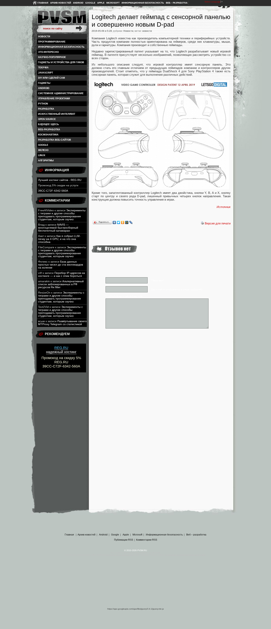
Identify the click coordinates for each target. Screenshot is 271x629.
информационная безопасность (61, 46)
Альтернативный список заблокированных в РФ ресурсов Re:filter (61, 284)
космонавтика (48, 134)
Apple (100, 3)
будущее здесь (48, 124)
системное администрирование (61, 93)
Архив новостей (60, 3)
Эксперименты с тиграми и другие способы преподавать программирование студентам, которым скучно (62, 215)
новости (147, 31)
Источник (224, 207)
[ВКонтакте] (114, 222)
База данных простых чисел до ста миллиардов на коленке (60, 264)
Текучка (43, 67)
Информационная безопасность (143, 3)
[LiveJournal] (131, 222)
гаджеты (44, 83)
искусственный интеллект (56, 114)
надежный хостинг (61, 350)
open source (47, 119)
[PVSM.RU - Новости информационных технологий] (61, 19)
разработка (46, 108)
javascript (45, 72)
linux (41, 155)
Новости (44, 36)
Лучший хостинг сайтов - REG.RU (59, 180)
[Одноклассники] (123, 222)
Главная (42, 3)
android (43, 88)
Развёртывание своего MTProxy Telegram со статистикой (62, 323)
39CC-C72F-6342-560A (53, 190)
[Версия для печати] (202, 223)
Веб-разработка (49, 129)
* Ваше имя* (157, 280)
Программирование (51, 41)
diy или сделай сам (51, 77)
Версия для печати (218, 223)
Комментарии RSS (146, 539)
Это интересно (48, 52)
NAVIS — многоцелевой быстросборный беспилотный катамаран (58, 227)
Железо (43, 150)
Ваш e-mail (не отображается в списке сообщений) (176, 289)
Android (78, 3)
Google (90, 3)
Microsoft (113, 3)
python (43, 103)
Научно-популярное (52, 57)
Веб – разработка (176, 3)
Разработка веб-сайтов (54, 139)
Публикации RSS (123, 539)
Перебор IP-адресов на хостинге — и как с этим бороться (61, 274)
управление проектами (54, 98)
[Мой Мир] (127, 222)
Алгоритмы (46, 160)
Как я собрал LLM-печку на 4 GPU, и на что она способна (59, 239)
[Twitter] (118, 222)
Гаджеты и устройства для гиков (61, 62)
